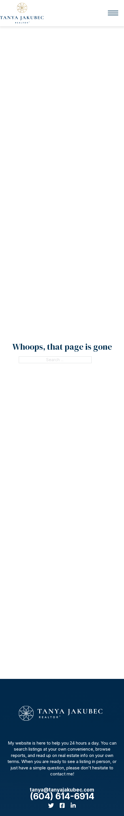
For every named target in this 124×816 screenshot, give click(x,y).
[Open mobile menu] (113, 13)
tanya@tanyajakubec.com (62, 790)
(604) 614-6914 (62, 796)
